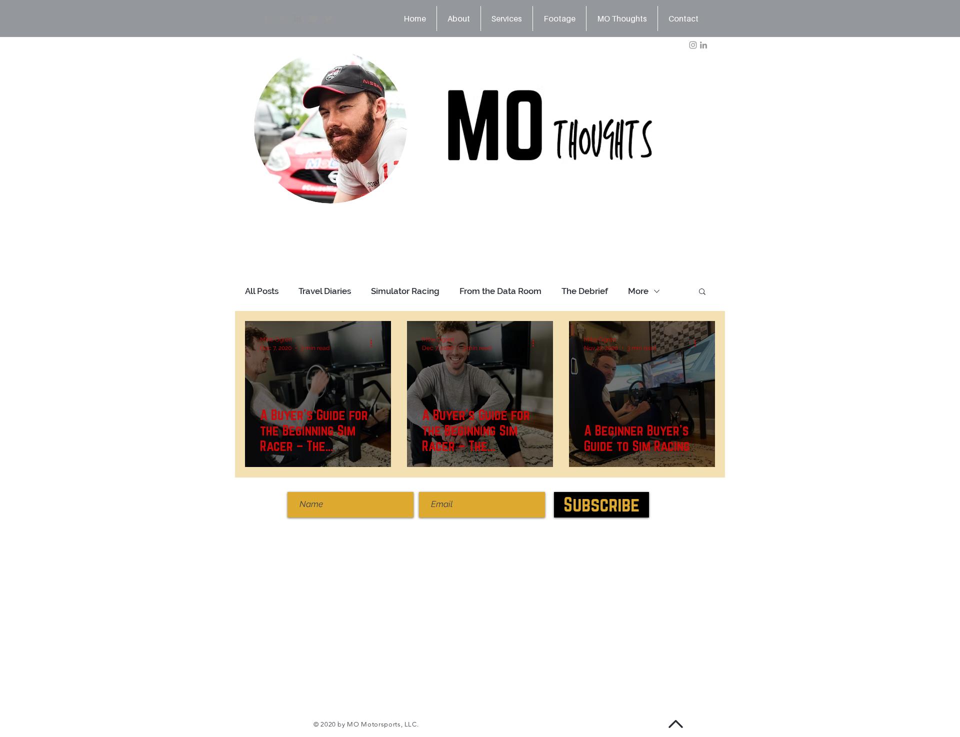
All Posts (261, 291)
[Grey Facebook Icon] (267, 19)
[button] (702, 292)
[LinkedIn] (297, 19)
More (638, 291)
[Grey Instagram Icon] (282, 19)
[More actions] (374, 343)
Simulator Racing (405, 291)
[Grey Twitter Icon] (329, 19)
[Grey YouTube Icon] (313, 19)
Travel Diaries (324, 291)
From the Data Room (501, 291)
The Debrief (585, 291)
